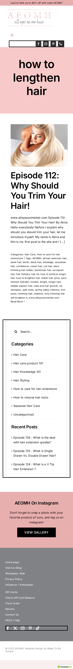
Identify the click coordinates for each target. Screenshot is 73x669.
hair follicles (23, 274)
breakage (48, 262)
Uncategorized (23, 414)
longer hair (55, 281)
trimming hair (25, 293)
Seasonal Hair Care (26, 406)
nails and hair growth (46, 285)
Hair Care (30, 254)
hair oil (35, 274)
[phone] (61, 44)
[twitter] (15, 628)
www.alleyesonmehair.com (44, 297)
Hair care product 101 (28, 363)
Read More (17, 301)
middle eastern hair (21, 285)
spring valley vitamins (47, 289)
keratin (34, 281)
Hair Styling (21, 380)
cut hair (48, 266)
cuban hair (36, 266)
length (43, 281)
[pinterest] (53, 44)
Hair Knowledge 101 (27, 371)
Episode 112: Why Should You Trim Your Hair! (38, 190)
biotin (26, 262)
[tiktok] (38, 628)
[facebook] (38, 44)
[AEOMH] (29, 10)
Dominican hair (43, 270)
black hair (36, 262)
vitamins (38, 293)
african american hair (54, 258)
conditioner (22, 266)
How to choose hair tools (30, 397)
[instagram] (46, 44)
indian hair (47, 278)
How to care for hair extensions (35, 389)
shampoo (16, 289)
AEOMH (36, 258)
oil (60, 285)
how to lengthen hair (28, 278)
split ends (28, 289)
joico (57, 278)
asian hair (16, 262)
